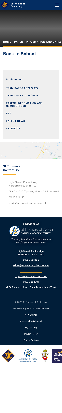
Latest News (15, 121)
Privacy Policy (31, 334)
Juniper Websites (41, 308)
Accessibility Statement (31, 321)
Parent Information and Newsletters (24, 104)
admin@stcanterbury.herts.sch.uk (28, 203)
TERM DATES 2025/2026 (22, 95)
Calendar (13, 128)
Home (7, 41)
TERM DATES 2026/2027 (22, 88)
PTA (9, 113)
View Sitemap (31, 315)
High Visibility (31, 327)
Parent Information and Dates (38, 41)
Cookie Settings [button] (31, 340)
